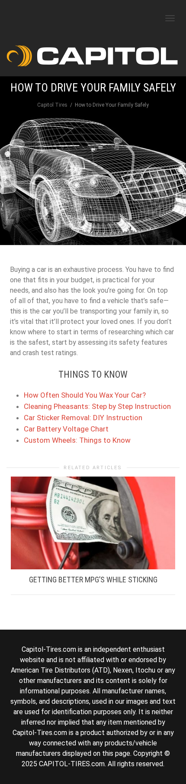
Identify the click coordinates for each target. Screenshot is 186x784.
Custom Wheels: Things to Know (77, 440)
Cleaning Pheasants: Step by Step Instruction (97, 406)
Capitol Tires (52, 105)
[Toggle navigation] (170, 18)
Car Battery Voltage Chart (66, 429)
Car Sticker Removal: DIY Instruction (83, 417)
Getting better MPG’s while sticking (93, 579)
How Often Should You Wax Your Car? (85, 395)
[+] (93, 523)
